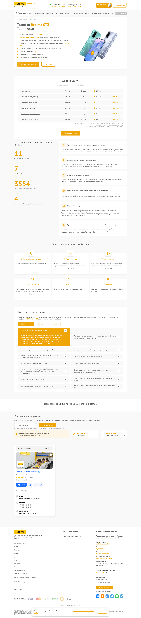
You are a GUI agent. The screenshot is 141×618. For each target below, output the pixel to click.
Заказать (115, 91)
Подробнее (70, 268)
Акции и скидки (84, 13)
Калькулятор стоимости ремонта (25, 577)
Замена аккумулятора (28, 108)
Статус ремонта (121, 13)
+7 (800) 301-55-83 (58, 5)
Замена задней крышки (29, 102)
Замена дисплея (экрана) (29, 97)
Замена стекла (26, 91)
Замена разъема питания (29, 119)
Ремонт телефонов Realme (72, 536)
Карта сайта (18, 589)
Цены (47, 13)
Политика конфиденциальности (70, 606)
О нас (54, 13)
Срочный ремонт (39, 13)
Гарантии (75, 13)
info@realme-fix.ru (102, 554)
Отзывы (61, 13)
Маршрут (23, 484)
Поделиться (97, 596)
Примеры (17, 550)
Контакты (106, 13)
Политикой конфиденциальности (55, 428)
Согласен (102, 612)
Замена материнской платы (30, 114)
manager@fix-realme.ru (104, 558)
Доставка (67, 13)
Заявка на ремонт (96, 13)
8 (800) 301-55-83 (102, 549)
